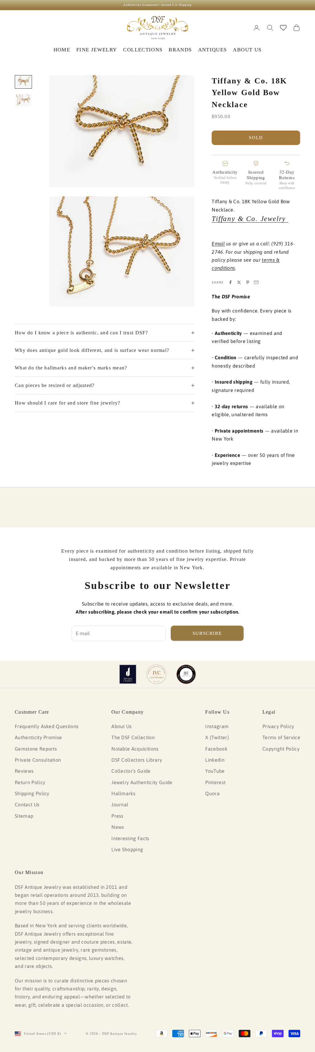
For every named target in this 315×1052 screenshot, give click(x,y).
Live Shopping (127, 849)
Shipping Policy (32, 793)
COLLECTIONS (142, 50)
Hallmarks (123, 793)
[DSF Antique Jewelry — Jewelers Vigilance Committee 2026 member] (156, 674)
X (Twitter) (217, 737)
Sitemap (24, 816)
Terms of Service (281, 737)
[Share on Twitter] (239, 282)
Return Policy (30, 782)
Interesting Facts (130, 838)
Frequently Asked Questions (46, 726)
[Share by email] (256, 282)
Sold (256, 137)
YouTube (215, 771)
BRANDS (180, 50)
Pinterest (215, 782)
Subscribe (207, 633)
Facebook (216, 749)
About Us (121, 726)
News (117, 827)
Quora (212, 793)
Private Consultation (38, 760)
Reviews (24, 771)
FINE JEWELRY (96, 50)
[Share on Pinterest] (247, 282)
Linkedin (215, 760)
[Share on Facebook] (230, 282)
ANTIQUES (212, 50)
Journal (119, 804)
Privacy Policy (278, 726)
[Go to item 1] (23, 82)
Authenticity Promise (38, 737)
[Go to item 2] (23, 100)
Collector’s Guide (130, 771)
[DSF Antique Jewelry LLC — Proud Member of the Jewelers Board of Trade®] (186, 674)
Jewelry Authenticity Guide (141, 782)
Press (117, 816)
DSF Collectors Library (136, 760)
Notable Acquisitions (134, 749)
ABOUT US (247, 50)
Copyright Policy (281, 749)
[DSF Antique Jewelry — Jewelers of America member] (128, 674)
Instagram (217, 726)
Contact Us (27, 804)
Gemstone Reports (36, 749)
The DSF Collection (133, 737)
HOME (62, 50)
